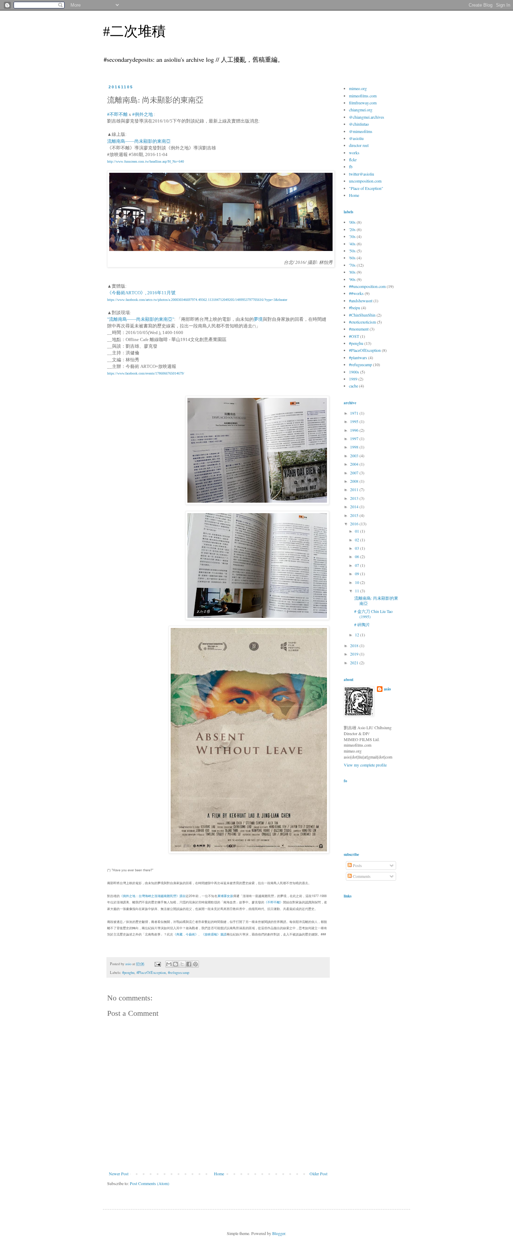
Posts (357, 865)
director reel (359, 145)
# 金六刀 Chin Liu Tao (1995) (373, 613)
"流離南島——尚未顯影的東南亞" (140, 319)
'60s (352, 257)
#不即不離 (118, 114)
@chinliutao (359, 124)
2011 (354, 489)
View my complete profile (365, 765)
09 (357, 573)
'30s (352, 236)
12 (357, 634)
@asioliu (356, 138)
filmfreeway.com (363, 102)
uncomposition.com (365, 181)
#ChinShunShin (362, 315)
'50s (352, 250)
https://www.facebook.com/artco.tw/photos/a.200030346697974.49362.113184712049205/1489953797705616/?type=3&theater (197, 300)
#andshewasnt (360, 300)
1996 (354, 430)
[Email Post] (157, 963)
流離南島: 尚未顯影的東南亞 (376, 600)
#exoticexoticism (362, 322)
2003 (354, 455)
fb (350, 166)
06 (357, 556)
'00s (352, 222)
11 (357, 590)
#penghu (128, 972)
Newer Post (118, 1173)
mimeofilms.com (363, 95)
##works (356, 293)
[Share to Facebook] (188, 964)
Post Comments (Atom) (149, 1183)
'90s (352, 279)
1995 (354, 421)
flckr (353, 159)
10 (357, 582)
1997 (354, 438)
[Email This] (168, 964)
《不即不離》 (273, 902)
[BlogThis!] (175, 964)
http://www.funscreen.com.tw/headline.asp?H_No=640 (145, 161)
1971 (354, 413)
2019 (354, 654)
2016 (354, 523)
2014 (354, 506)
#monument (359, 329)
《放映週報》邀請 (213, 934)
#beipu (354, 307)
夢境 (258, 319)
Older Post (318, 1173)
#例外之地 (142, 114)
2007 (354, 472)
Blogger (278, 1233)
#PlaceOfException (151, 972)
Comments (361, 876)
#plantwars (358, 357)
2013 (354, 498)
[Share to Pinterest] (195, 964)
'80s (352, 272)
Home (219, 1173)
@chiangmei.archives (366, 117)
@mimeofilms (360, 131)
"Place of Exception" (366, 188)
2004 (354, 464)
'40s (352, 243)
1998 (354, 447)
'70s (352, 265)
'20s (352, 229)
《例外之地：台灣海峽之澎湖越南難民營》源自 (153, 896)
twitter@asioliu (361, 174)
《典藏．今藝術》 (185, 934)
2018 (354, 645)
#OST (354, 336)
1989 (353, 379)
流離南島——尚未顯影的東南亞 (139, 141)
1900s (354, 372)
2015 (354, 515)
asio (387, 689)
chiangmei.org (360, 109)
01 (357, 531)
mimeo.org (358, 88)
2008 (354, 481)
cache (353, 386)
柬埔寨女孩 (225, 896)
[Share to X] (182, 964)
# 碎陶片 (362, 624)
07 (357, 565)
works (354, 152)
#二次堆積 (134, 31)
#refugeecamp (178, 972)
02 (357, 539)
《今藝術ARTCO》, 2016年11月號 (141, 292)
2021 (354, 662)
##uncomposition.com (367, 286)
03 (357, 548)
